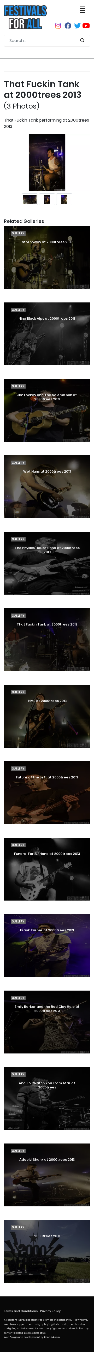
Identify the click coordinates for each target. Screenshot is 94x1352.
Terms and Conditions (21, 1311)
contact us (39, 1333)
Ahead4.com (52, 1337)
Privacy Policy (50, 1311)
